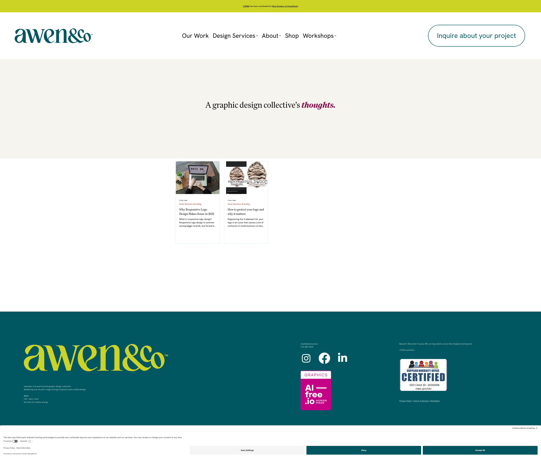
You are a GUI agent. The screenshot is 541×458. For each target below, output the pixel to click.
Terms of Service (421, 401)
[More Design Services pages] (257, 36)
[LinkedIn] (342, 358)
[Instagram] (306, 358)
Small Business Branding (190, 204)
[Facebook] (324, 358)
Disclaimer (435, 401)
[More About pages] (280, 36)
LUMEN (246, 6)
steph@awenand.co (309, 344)
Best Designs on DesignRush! (285, 6)
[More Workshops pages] (335, 36)
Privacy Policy (405, 401)
